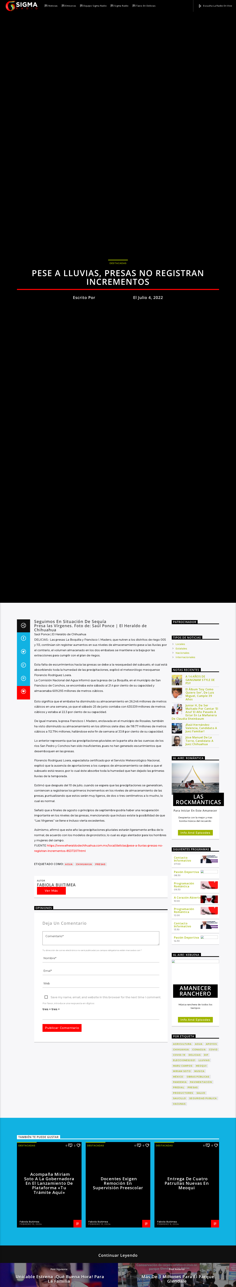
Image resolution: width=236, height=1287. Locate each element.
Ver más (51, 997)
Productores (183, 1199)
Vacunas (179, 1210)
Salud (201, 1199)
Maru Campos (182, 1172)
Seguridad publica (203, 1205)
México (178, 1183)
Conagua (198, 1156)
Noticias (53, 5)
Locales (180, 750)
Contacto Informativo (182, 965)
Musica (199, 1177)
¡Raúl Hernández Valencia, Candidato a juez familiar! (201, 835)
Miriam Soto (182, 1177)
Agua (69, 970)
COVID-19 (179, 1161)
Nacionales (182, 759)
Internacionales (185, 763)
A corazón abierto (187, 1004)
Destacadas (118, 312)
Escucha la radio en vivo (217, 5)
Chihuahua (84, 970)
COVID (213, 1156)
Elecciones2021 (184, 1167)
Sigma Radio (121, 5)
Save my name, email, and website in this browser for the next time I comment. (106, 1104)
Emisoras (70, 5)
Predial (178, 1194)
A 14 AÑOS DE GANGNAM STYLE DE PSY (200, 786)
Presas (100, 970)
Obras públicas (198, 1183)
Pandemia (180, 1188)
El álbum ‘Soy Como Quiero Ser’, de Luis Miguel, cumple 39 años (200, 800)
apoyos (211, 1150)
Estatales (181, 755)
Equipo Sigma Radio (95, 5)
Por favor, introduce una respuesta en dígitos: (69, 1110)
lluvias (204, 1167)
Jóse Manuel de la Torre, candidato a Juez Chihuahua (200, 847)
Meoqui (201, 1172)
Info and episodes (195, 939)
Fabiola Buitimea (114, 346)
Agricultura (182, 1150)
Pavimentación (201, 1188)
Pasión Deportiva (186, 978)
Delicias (195, 1161)
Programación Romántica (184, 991)
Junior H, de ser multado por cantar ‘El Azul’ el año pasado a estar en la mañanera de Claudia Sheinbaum (195, 818)
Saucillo (179, 1205)
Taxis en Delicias (146, 5)
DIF (206, 1161)
